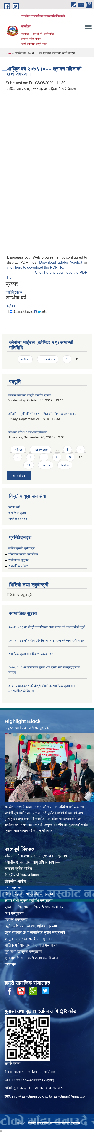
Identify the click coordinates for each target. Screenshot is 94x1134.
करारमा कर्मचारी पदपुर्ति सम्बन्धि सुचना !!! (31, 395)
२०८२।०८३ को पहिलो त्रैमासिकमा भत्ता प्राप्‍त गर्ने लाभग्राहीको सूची (46, 640)
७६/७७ (10, 306)
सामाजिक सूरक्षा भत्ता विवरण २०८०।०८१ (31, 654)
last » (65, 465)
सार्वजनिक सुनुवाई (18, 560)
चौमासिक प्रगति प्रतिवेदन (23, 554)
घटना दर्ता (14, 507)
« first (25, 359)
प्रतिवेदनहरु (14, 292)
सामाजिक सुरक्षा (17, 513)
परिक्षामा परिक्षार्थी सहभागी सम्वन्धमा (27, 432)
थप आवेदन (19, 476)
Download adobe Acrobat (61, 262)
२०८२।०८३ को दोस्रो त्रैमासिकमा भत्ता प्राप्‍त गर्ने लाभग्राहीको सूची (46, 627)
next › (46, 465)
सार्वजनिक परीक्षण (18, 566)
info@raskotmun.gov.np (29, 1096)
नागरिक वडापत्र (17, 518)
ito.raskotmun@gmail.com (68, 1096)
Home (6, 53)
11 (28, 465)
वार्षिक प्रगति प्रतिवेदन (21, 548)
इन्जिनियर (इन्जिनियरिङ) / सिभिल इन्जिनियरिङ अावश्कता (42, 414)
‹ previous (48, 359)
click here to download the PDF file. (35, 267)
